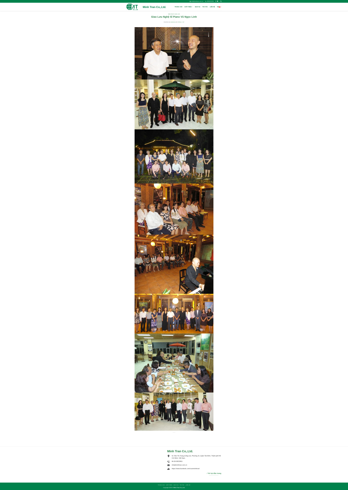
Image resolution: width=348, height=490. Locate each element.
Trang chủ (178, 7)
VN (218, 7)
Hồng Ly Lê (181, 22)
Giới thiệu (188, 7)
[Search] (221, 1)
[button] (196, 1)
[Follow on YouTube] (217, 1)
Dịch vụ (197, 7)
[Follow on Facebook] (215, 1)
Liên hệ (212, 7)
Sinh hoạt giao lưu (174, 14)
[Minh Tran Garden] (135, 7)
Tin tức (205, 7)
